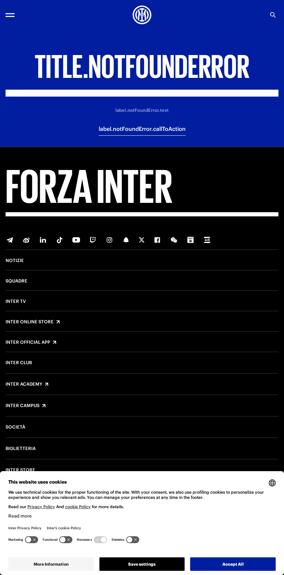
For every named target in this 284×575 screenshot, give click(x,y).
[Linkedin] (43, 240)
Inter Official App (28, 342)
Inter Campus (22, 405)
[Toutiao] (207, 240)
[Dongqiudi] (190, 240)
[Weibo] (26, 240)
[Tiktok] (59, 240)
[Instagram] (109, 240)
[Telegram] (10, 240)
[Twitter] (142, 240)
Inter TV (16, 301)
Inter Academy (24, 384)
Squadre (16, 281)
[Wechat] (174, 240)
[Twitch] (93, 240)
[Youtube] (76, 240)
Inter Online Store (30, 322)
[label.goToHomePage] (142, 15)
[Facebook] (157, 240)
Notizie (15, 260)
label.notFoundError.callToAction (142, 128)
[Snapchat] (126, 240)
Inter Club (19, 363)
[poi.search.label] (272, 15)
